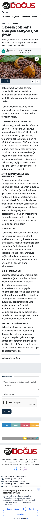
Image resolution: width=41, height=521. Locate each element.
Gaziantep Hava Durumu (14, 479)
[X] (20, 469)
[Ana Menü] (7, 12)
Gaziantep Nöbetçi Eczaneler (16, 476)
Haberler (5, 23)
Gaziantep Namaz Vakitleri (15, 481)
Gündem (6, 17)
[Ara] (3, 12)
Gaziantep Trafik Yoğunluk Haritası (18, 484)
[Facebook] (16, 469)
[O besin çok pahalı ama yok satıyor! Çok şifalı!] (20, 67)
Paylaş (6, 81)
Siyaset (15, 17)
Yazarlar (26, 17)
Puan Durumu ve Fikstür (14, 486)
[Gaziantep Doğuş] (18, 5)
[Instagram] (25, 469)
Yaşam (15, 23)
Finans (35, 17)
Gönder (7, 411)
